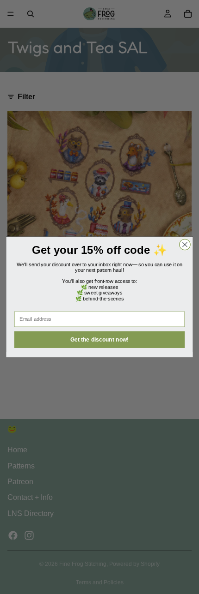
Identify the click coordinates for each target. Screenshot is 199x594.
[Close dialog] (185, 244)
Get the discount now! (99, 339)
